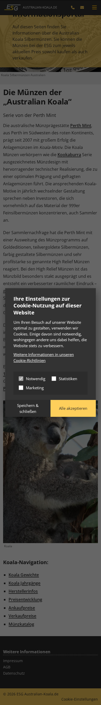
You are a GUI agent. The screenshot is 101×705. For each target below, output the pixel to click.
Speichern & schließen (28, 408)
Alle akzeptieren (73, 408)
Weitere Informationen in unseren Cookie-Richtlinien (43, 357)
